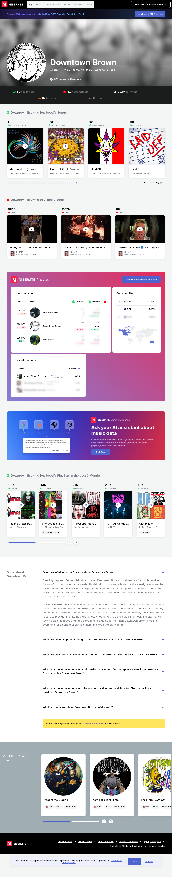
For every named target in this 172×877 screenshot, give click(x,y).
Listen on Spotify (151, 183)
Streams (96, 301)
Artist (32, 301)
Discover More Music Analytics (151, 4)
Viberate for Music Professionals (126, 846)
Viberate (12, 4)
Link (52, 376)
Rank (19, 301)
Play (25, 146)
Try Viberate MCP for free (150, 14)
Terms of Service (156, 846)
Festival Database (128, 841)
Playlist (20, 368)
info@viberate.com (92, 723)
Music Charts (85, 841)
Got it (134, 861)
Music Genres (65, 841)
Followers (80, 301)
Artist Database (106, 841)
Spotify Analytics (152, 841)
